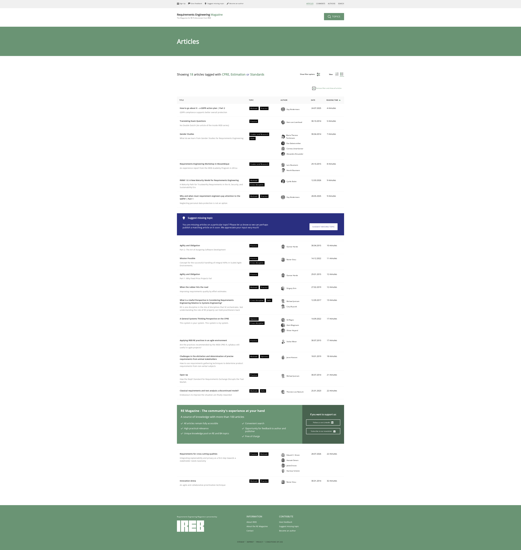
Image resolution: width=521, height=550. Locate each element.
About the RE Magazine (257, 526)
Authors (331, 3)
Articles (309, 3)
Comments (320, 3)
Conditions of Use (274, 542)
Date (313, 100)
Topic (251, 100)
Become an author (287, 530)
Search (341, 3)
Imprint (250, 542)
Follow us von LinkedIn (322, 422)
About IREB (252, 522)
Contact (250, 530)
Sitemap (240, 542)
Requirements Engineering (200, 16)
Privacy (259, 542)
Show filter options (307, 74)
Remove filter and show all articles (328, 88)
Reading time (332, 100)
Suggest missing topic (323, 227)
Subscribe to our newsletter (321, 431)
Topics (335, 16)
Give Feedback (285, 522)
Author (284, 100)
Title (181, 100)
